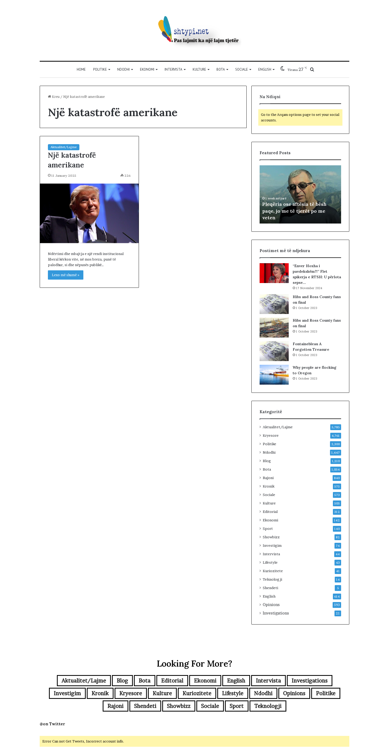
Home (81, 69)
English (264, 69)
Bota (220, 69)
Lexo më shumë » (65, 275)
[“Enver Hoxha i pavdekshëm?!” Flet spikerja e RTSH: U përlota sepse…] (274, 273)
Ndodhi (123, 69)
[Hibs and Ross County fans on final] (274, 304)
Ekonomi (147, 69)
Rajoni (268, 478)
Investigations (276, 613)
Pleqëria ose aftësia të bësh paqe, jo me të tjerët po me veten (294, 210)
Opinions (271, 604)
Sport (268, 528)
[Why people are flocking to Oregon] (274, 375)
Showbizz (271, 537)
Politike (100, 69)
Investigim (272, 545)
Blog (267, 461)
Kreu (55, 96)
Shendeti (270, 588)
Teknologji (272, 579)
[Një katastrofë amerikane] (89, 213)
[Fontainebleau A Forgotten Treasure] (274, 351)
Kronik (268, 486)
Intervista (173, 69)
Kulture (199, 69)
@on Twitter (52, 723)
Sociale (241, 69)
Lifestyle (270, 562)
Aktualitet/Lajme (64, 147)
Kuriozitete (273, 571)
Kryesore (271, 435)
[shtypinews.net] (194, 30)
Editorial (270, 511)
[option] (300, 194)
